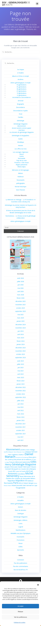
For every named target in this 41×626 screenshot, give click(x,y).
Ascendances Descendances (21, 97)
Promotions (20, 540)
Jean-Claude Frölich (20, 467)
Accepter (20, 606)
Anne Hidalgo (30, 450)
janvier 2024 (20, 344)
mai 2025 (20, 314)
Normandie (21, 158)
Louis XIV (11, 471)
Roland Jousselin (17, 485)
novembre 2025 (20, 305)
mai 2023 (20, 371)
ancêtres (23, 450)
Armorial (20, 101)
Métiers (20, 173)
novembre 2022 (20, 391)
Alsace (22, 154)
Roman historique (20, 187)
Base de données (20, 510)
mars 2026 (20, 295)
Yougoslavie (20, 488)
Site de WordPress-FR (21, 570)
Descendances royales (20, 111)
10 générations (21, 93)
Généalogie (20, 121)
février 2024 (20, 341)
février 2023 (20, 381)
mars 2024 (20, 338)
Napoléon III (21, 480)
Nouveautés (20, 180)
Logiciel (20, 527)
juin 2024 (20, 331)
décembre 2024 (21, 324)
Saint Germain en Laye (30, 485)
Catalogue (20, 513)
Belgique (28, 452)
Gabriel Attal (26, 462)
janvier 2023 (20, 384)
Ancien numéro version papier (21, 128)
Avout (15, 452)
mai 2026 (20, 288)
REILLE (21, 483)
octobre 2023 (20, 354)
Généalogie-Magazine (24, 464)
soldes (20, 547)
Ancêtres (20, 79)
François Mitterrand (15, 462)
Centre (21, 156)
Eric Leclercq (9, 459)
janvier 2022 (20, 420)
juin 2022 (20, 404)
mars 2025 (20, 318)
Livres (20, 523)
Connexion (20, 560)
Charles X (21, 455)
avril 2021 (20, 440)
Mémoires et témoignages (20, 170)
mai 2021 (20, 437)
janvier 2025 (20, 321)
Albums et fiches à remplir (20, 76)
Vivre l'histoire (20, 190)
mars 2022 (20, 414)
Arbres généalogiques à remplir (21, 83)
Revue (20, 543)
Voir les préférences (20, 617)
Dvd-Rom (22, 130)
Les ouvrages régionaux (20, 152)
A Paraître (20, 73)
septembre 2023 (20, 357)
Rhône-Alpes (22, 167)
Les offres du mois (21, 149)
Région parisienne (21, 165)
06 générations (21, 89)
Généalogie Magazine (20, 124)
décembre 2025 (21, 301)
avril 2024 (20, 334)
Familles (20, 117)
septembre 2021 (20, 434)
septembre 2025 (20, 311)
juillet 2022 (20, 401)
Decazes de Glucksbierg (22, 457)
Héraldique (20, 142)
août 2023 (20, 361)
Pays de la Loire (21, 160)
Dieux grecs (32, 457)
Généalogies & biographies (20, 135)
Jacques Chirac (9, 467)
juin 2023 (20, 367)
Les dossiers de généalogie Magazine (21, 132)
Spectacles (20, 550)
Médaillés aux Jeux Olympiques (20, 533)
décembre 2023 (21, 348)
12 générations (21, 95)
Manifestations (20, 530)
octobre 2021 (20, 430)
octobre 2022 (20, 394)
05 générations (21, 87)
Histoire (20, 145)
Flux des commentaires (20, 566)
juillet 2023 (20, 364)
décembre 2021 (21, 424)
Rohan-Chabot (7, 485)
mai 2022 (20, 407)
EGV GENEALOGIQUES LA (16, 3)
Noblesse (21, 177)
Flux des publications (20, 563)
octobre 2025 (20, 308)
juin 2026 (20, 285)
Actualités (20, 500)
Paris (15, 482)
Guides (20, 139)
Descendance (20, 107)
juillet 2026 (20, 281)
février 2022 (20, 417)
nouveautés (20, 537)
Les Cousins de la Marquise (27, 469)
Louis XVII (25, 471)
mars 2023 (20, 377)
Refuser (20, 611)
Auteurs (20, 507)
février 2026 (20, 298)
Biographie (20, 104)
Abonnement (21, 126)
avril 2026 (20, 291)
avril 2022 (20, 410)
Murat (21, 476)
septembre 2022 (20, 397)
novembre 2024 (20, 328)
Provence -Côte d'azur (21, 162)
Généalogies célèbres (20, 520)
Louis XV (18, 471)
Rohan (35, 483)
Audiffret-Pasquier (8, 452)
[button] (38, 585)
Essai (20, 114)
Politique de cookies (19, 622)
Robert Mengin (28, 483)
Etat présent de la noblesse (22, 459)
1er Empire (20, 69)
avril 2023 (20, 374)
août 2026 (20, 278)
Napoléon (11, 480)
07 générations (21, 91)
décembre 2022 (21, 387)
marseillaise (21, 474)
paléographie (20, 183)
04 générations (21, 85)
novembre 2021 (20, 427)
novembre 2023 (20, 351)
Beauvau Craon (21, 452)
